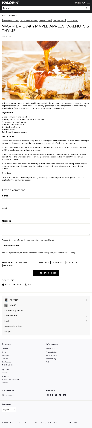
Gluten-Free (45, 20)
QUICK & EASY (59, 20)
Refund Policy (51, 355)
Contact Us (6, 362)
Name (5, 196)
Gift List (5, 359)
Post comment (12, 245)
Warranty (6, 376)
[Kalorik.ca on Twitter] (60, 395)
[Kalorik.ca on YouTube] (56, 395)
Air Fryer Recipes (10, 20)
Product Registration (10, 379)
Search (5, 349)
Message (6, 221)
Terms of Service (64, 253)
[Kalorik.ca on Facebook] (51, 395)
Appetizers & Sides (29, 20)
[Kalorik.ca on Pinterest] (64, 395)
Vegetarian (72, 20)
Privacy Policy (49, 253)
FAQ (47, 362)
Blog (4, 352)
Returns (5, 383)
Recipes (12, 16)
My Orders (6, 369)
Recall (4, 373)
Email (5, 208)
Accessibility (51, 359)
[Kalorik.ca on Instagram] (47, 395)
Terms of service (53, 349)
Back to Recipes (47, 272)
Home (4, 16)
